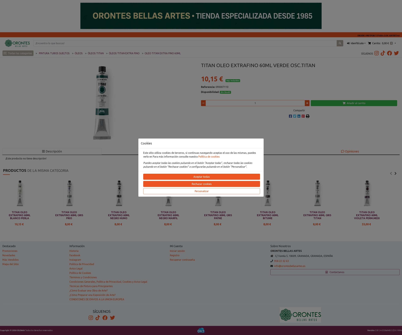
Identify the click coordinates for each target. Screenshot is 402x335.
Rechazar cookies (202, 184)
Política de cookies (209, 156)
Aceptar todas (201, 176)
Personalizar (202, 191)
